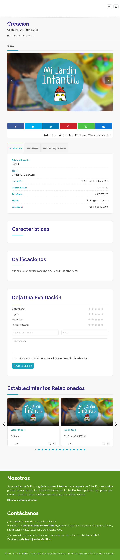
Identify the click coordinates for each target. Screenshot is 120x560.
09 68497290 (79, 436)
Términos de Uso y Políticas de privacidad (91, 553)
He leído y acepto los (51, 358)
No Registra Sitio (98, 206)
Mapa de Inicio (12, 36)
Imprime (51, 135)
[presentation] (4, 424)
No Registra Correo (97, 200)
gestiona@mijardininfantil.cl (40, 525)
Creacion (32, 36)
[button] (35, 449)
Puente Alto (94, 181)
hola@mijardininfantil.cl (36, 539)
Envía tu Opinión (23, 365)
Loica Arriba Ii (18, 429)
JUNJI (23, 36)
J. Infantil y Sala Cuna (23, 174)
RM (83, 181)
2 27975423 (101, 194)
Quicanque (70, 429)
